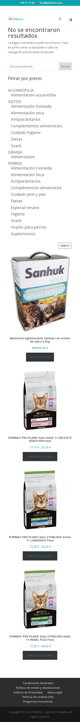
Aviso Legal (54, 692)
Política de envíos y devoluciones (38, 688)
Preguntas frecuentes (38, 701)
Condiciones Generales (38, 683)
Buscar (65, 66)
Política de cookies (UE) (37, 697)
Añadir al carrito (40, 357)
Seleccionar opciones (40, 456)
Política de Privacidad (27, 692)
